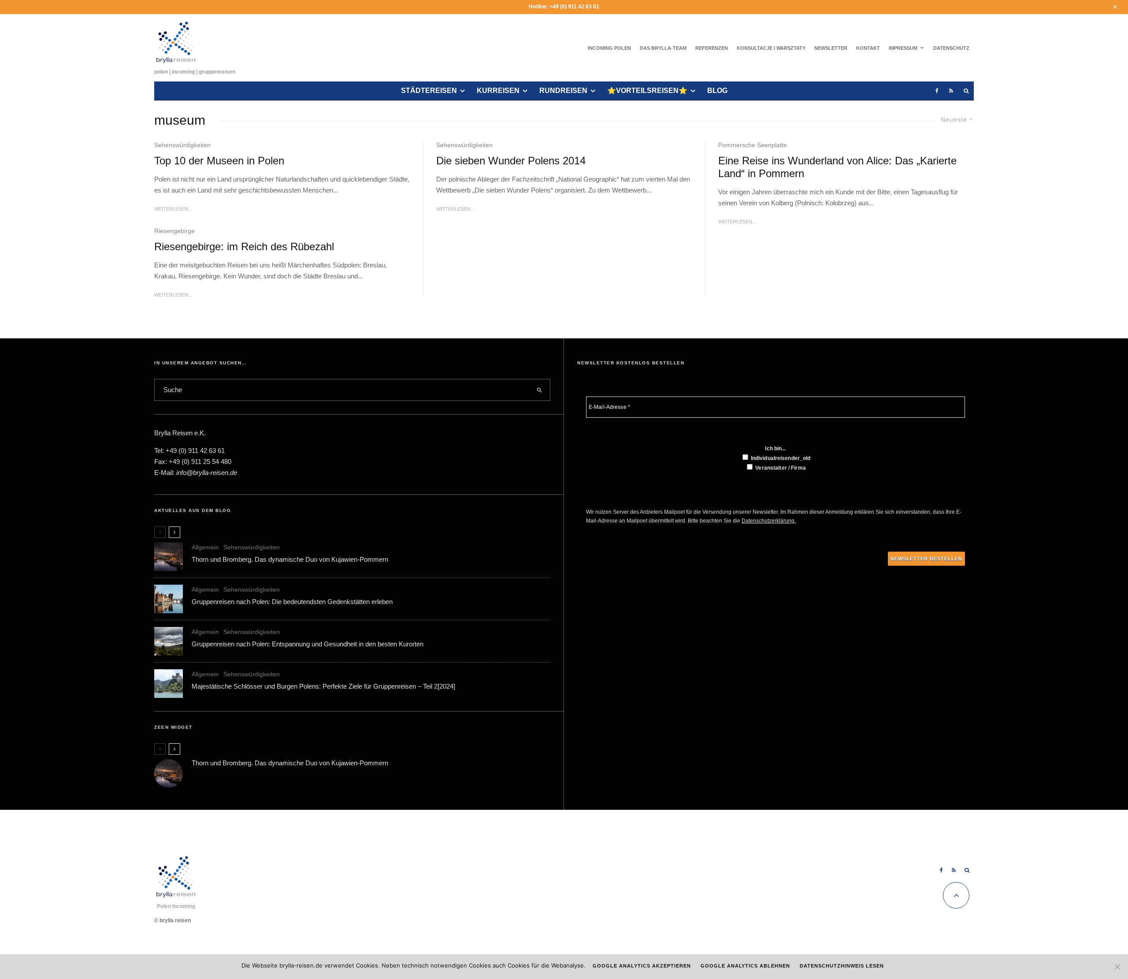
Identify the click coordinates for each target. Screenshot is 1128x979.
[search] (540, 389)
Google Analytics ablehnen (745, 965)
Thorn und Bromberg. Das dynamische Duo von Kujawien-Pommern (290, 559)
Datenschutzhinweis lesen (842, 965)
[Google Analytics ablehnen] (1117, 966)
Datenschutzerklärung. (769, 521)
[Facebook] (937, 91)
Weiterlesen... (173, 208)
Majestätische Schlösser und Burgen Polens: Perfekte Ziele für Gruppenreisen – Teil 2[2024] (323, 686)
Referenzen (711, 48)
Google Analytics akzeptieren (642, 965)
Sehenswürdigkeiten (182, 144)
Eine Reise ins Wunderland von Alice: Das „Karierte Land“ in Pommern (837, 167)
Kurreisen (498, 90)
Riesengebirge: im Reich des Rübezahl (244, 246)
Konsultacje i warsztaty (771, 48)
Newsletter (830, 48)
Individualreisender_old (780, 458)
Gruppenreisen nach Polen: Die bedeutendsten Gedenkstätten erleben (292, 601)
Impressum (903, 48)
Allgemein (205, 547)
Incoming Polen (609, 48)
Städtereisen (429, 90)
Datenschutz (951, 48)
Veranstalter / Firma (780, 468)
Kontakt (868, 48)
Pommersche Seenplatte (752, 144)
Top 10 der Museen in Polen (219, 161)
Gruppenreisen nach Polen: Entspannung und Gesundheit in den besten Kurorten (307, 644)
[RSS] (951, 91)
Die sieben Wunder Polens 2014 (511, 161)
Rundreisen (563, 90)
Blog (717, 90)
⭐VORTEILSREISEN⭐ (647, 90)
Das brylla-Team (663, 48)
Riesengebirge (174, 230)
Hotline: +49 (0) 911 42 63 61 (564, 7)
